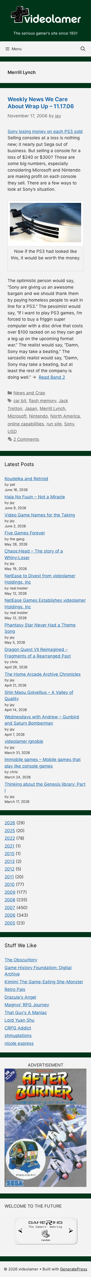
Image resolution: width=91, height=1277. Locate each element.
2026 (10, 822)
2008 (10, 899)
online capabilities (26, 423)
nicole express (19, 1043)
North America (65, 416)
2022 (10, 838)
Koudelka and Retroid (26, 478)
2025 (10, 830)
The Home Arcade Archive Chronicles (43, 674)
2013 (10, 861)
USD (12, 431)
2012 (9, 869)
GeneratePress (73, 1269)
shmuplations (18, 1035)
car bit (19, 400)
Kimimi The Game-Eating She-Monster (44, 981)
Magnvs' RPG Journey (27, 1004)
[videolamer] (45, 14)
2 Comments (26, 439)
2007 (10, 907)
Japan (31, 408)
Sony (69, 423)
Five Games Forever (25, 532)
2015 (9, 853)
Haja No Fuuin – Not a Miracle (35, 496)
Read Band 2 (52, 377)
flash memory (42, 400)
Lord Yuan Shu (19, 1020)
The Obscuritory (21, 959)
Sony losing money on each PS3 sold (45, 131)
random (45, 1240)
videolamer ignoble (24, 741)
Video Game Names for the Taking (40, 515)
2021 (9, 846)
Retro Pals (15, 989)
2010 (10, 884)
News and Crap (29, 392)
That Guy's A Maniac (26, 1012)
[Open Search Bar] (83, 49)
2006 (10, 915)
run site (54, 423)
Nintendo (38, 416)
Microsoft (17, 416)
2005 (10, 923)
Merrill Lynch (52, 408)
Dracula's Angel (20, 997)
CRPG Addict (18, 1027)
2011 (9, 876)
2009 (10, 892)
